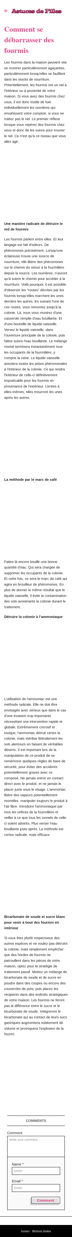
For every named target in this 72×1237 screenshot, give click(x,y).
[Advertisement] (36, 184)
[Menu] (6, 10)
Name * (18, 1164)
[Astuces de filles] (37, 11)
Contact (25, 1231)
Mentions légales (41, 1231)
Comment (14, 1133)
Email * (17, 1181)
